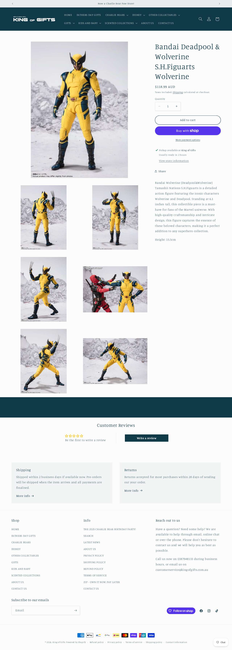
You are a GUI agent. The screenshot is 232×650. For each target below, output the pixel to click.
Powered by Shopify (76, 642)
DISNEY (16, 548)
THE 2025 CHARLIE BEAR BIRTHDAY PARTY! (110, 529)
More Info (131, 490)
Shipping (178, 92)
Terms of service (134, 642)
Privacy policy (114, 642)
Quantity (160, 98)
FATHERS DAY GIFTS (23, 535)
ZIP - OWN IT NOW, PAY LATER (102, 582)
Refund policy (97, 642)
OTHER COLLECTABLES (25, 555)
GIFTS (14, 562)
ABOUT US (17, 582)
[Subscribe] (75, 610)
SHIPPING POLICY (94, 562)
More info (23, 496)
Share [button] (162, 171)
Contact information (176, 642)
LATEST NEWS (92, 542)
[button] (116, 15)
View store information (174, 160)
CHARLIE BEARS (21, 542)
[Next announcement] (219, 3)
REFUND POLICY (93, 568)
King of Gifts (59, 642)
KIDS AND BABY (20, 568)
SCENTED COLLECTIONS (25, 575)
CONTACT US (19, 588)
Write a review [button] (147, 438)
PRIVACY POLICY (94, 555)
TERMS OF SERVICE (95, 575)
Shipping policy (154, 642)
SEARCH (89, 535)
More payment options (188, 139)
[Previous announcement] (12, 3)
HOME (15, 529)
